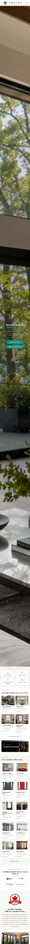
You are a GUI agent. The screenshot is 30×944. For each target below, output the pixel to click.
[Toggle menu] (26, 2)
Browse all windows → (15, 736)
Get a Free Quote (15, 342)
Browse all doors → (15, 861)
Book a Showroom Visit (15, 347)
